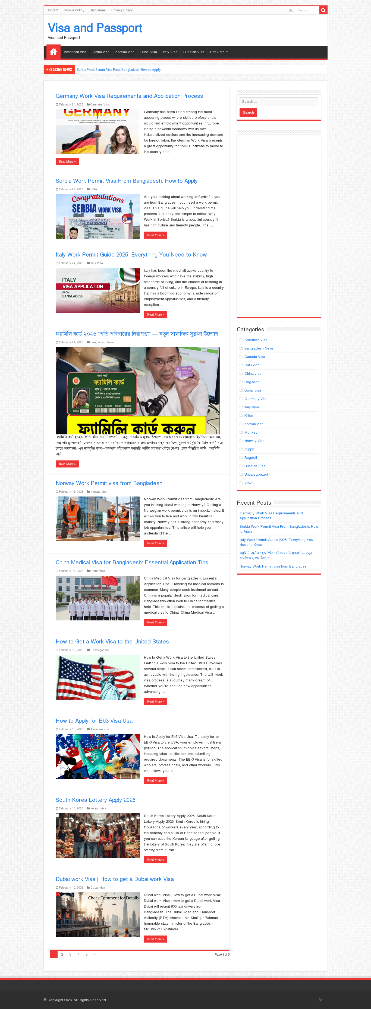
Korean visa (124, 52)
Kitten (248, 416)
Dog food (252, 382)
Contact (52, 10)
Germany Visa (99, 104)
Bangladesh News (102, 342)
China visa (101, 52)
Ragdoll (250, 458)
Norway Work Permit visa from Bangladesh (109, 483)
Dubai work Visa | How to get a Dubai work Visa (115, 879)
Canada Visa (254, 357)
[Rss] (291, 10)
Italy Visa (170, 52)
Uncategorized (99, 650)
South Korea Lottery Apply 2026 (96, 800)
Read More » (67, 162)
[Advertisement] (279, 228)
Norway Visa (98, 492)
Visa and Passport (95, 28)
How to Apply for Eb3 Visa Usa (94, 720)
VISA (93, 189)
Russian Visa (193, 52)
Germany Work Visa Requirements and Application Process (129, 96)
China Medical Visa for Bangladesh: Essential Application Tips (132, 562)
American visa (75, 52)
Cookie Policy (74, 10)
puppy (249, 449)
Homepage (53, 51)
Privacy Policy (122, 10)
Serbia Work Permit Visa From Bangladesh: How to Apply (119, 70)
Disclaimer (98, 10)
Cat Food (252, 365)
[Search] (323, 10)
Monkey (250, 432)
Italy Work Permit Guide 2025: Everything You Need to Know (131, 254)
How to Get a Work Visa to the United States (112, 641)
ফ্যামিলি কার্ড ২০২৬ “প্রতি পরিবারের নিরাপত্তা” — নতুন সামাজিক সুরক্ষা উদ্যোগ (137, 334)
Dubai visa (148, 52)
